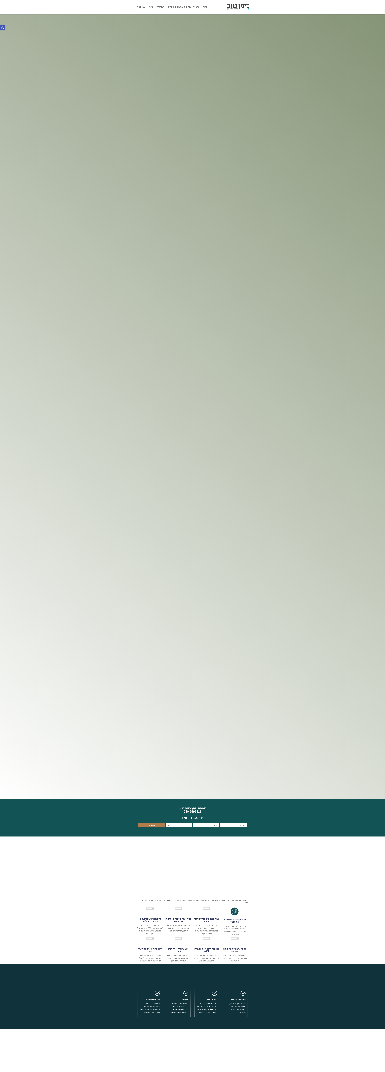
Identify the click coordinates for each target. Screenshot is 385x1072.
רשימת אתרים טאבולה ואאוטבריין (183, 7)
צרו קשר (141, 7)
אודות (205, 7)
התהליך (160, 7)
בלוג (151, 7)
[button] (2, 27)
